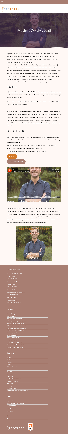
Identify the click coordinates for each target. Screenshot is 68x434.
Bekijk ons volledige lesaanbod (15, 347)
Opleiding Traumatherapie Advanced (16, 325)
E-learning (9, 386)
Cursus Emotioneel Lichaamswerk (15, 330)
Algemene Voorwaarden (13, 401)
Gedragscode (10, 408)
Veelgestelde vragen (12, 388)
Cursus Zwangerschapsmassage (15, 344)
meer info (12, 156)
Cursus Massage (11, 314)
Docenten (9, 362)
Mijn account (10, 383)
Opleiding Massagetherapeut (14, 318)
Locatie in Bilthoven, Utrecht (14, 378)
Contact (9, 357)
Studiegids (9, 371)
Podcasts (9, 369)
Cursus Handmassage (12, 335)
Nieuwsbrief (10, 374)
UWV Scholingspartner (12, 367)
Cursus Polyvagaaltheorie (13, 333)
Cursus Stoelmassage (12, 340)
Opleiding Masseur (11, 316)
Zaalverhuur (10, 376)
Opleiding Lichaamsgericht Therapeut (16, 328)
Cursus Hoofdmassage (13, 337)
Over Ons (9, 359)
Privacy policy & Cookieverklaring (15, 403)
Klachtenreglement (11, 405)
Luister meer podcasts (16, 161)
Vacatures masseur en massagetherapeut (17, 390)
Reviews (9, 364)
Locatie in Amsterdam (12, 381)
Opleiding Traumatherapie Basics (15, 323)
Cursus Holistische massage (14, 342)
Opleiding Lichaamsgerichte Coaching (16, 321)
